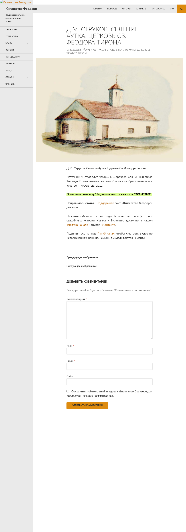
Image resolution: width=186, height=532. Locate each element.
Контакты (141, 9)
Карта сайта (158, 9)
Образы (9, 77)
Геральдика (11, 36)
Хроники (10, 84)
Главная (97, 9)
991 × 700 (91, 50)
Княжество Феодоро (21, 9)
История (10, 50)
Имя (70, 345)
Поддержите (105, 203)
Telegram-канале (77, 224)
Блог (172, 9)
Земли (8, 43)
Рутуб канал (106, 233)
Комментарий (76, 299)
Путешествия (12, 57)
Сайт (69, 376)
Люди (8, 71)
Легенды (10, 64)
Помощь (112, 9)
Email (70, 361)
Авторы (126, 9)
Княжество (11, 30)
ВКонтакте (108, 224)
